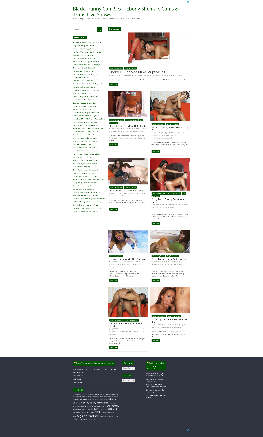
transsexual (179, 75)
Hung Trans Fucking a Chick (82, 93)
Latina (115, 131)
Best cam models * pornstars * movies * (155, 366)
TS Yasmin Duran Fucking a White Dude (86, 132)
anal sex (183, 205)
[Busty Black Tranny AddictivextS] (170, 231)
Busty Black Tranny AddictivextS (169, 258)
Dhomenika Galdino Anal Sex (82, 77)
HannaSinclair (77, 382)
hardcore (88, 406)
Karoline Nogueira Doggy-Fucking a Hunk (86, 49)
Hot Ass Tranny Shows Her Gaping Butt (170, 129)
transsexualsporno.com (137, 131)
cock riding (102, 416)
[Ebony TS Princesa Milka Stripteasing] (149, 34)
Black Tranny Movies (116, 68)
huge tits (104, 412)
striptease (100, 399)
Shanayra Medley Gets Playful (83, 55)
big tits (136, 75)
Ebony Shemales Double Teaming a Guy (86, 192)
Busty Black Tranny (130, 68)
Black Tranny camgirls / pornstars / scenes (95, 363)
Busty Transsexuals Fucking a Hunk (84, 167)
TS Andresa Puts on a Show (82, 144)
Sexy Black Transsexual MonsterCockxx (86, 195)
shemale (128, 331)
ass (159, 135)
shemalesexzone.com (158, 138)
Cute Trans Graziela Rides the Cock (84, 103)
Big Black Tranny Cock (116, 120)
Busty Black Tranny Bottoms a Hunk (168, 200)
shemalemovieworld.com (93, 396)
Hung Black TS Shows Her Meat (126, 190)
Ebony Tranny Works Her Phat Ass (127, 258)
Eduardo (118, 196)
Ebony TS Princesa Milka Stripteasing (137, 72)
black (140, 75)
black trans (76, 420)
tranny (102, 396)
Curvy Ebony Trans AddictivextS (83, 135)
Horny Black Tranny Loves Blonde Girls (86, 90)
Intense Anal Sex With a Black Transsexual (87, 42)
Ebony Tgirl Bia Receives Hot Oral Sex (169, 320)
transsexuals (111, 408)
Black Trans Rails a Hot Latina (83, 157)
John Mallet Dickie (126, 75)
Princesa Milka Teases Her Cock (83, 71)
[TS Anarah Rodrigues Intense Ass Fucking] (128, 288)
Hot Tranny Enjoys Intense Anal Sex (85, 164)
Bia (185, 325)
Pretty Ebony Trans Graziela (82, 109)
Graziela (102, 409)
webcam (132, 267)
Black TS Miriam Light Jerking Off (84, 58)
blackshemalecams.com (110, 394)
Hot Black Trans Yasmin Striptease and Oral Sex (89, 199)
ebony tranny (89, 402)
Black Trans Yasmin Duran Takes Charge (86, 65)
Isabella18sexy (78, 376)
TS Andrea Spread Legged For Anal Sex (86, 113)
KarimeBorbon (78, 372)
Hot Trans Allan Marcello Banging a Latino (87, 52)
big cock (138, 129)
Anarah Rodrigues (88, 394)
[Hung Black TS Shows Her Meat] (128, 160)
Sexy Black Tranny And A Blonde (84, 46)
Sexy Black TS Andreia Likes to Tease (85, 205)
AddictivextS (155, 264)
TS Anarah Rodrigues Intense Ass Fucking (127, 325)
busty (144, 75)
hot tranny (107, 396)
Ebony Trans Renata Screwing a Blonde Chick (88, 128)
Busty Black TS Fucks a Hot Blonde (127, 125)
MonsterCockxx (131, 264)
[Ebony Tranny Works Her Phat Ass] (128, 231)
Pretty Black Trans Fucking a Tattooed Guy (87, 208)
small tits (81, 394)
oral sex (157, 327)
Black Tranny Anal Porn (159, 193)
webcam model (168, 267)
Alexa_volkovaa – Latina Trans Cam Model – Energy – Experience (94, 369)
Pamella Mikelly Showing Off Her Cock (85, 97)
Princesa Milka (156, 75)
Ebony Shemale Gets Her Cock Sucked (85, 122)
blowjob (90, 399)
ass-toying (180, 325)
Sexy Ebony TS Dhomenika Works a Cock (86, 160)
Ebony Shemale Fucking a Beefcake (85, 186)
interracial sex (102, 403)
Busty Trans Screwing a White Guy (84, 106)
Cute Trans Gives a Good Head (83, 81)
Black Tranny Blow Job (159, 316)
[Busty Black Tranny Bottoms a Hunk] (170, 160)
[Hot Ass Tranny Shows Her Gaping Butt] (170, 92)
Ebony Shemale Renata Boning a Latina (86, 170)
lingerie (149, 75)
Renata (120, 131)
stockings (167, 75)
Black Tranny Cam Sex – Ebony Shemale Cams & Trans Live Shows (126, 11)
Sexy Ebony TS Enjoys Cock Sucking (85, 141)
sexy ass (139, 264)
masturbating (81, 396)
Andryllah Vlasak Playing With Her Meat (86, 62)
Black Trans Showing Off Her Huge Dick (86, 116)
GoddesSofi (77, 379)
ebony (175, 135)
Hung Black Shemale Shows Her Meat (85, 151)
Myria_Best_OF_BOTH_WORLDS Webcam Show (89, 119)
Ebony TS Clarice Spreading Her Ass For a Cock (88, 179)
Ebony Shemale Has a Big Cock (83, 100)
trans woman (118, 267)
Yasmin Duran (113, 403)
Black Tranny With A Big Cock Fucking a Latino (88, 84)
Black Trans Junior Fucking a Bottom (85, 74)
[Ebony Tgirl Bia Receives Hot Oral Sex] (170, 288)
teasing (173, 75)
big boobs (84, 399)
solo (162, 75)
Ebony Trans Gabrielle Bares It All (84, 68)
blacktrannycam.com (115, 264)
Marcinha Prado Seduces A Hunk (84, 87)
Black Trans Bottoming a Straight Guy (85, 125)
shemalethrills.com (127, 196)
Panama (175, 264)
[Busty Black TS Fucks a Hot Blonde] (128, 92)
